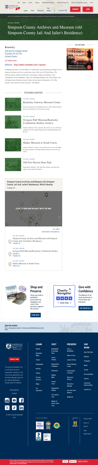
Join (88, 9)
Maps (37, 384)
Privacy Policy (88, 419)
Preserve (40, 11)
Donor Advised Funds (71, 365)
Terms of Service (86, 424)
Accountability (88, 374)
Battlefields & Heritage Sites (54, 351)
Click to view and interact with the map (33, 209)
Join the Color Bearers (71, 391)
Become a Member (70, 385)
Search (61, 11)
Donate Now (14, 359)
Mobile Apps (53, 376)
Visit (32, 11)
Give (19, 2)
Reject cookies (82, 461)
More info (73, 461)
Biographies (39, 364)
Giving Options (14, 390)
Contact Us (87, 389)
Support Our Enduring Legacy (79, 2)
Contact (14, 393)
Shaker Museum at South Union (40, 142)
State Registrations (87, 432)
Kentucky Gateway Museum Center (41, 102)
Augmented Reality (55, 389)
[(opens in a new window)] (7, 400)
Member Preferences (63, 2)
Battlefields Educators (48, 2)
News (24, 2)
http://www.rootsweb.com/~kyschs (30, 64)
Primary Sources (38, 378)
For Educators (39, 389)
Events (30, 2)
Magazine (70, 397)
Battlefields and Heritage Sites (22, 16)
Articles (38, 369)
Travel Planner (53, 359)
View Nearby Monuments (51, 232)
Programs (87, 361)
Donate (75, 9)
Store (91, 2)
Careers (86, 378)
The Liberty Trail (55, 396)
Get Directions (14, 61)
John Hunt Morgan (39, 77)
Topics (38, 360)
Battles (38, 349)
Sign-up (37, 2)
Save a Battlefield (70, 350)
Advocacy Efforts (70, 378)
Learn (26, 11)
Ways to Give (71, 355)
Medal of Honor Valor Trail (55, 403)
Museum (32, 99)
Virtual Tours (53, 383)
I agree (65, 461)
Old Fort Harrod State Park (37, 162)
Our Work (49, 9)
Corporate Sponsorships (88, 384)
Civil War (10, 23)
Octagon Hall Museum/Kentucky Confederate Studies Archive (40, 121)
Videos (38, 373)
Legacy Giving (71, 360)
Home (14, 7)
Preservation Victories (71, 372)
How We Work (88, 352)
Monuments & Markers (55, 365)
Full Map (56, 229)
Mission (86, 357)
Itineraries (54, 371)
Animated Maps (39, 354)
